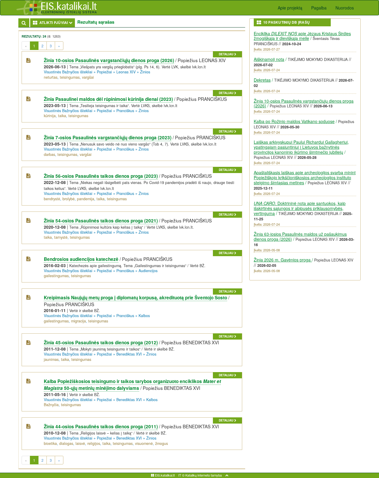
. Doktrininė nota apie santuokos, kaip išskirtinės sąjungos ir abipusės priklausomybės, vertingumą (300, 208)
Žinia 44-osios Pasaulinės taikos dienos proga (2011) (101, 426)
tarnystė (61, 237)
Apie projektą (290, 8)
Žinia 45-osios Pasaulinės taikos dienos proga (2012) (101, 342)
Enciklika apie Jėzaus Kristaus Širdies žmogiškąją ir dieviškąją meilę (302, 35)
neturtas (50, 77)
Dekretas (262, 80)
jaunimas (51, 359)
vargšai (88, 77)
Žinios (145, 72)
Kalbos (144, 315)
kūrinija (50, 115)
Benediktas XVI (129, 354)
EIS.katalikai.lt (164, 475)
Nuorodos (344, 8)
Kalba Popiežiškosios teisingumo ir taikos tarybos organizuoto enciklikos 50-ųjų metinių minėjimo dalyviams (132, 384)
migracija (78, 321)
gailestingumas (56, 275)
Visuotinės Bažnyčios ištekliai (68, 72)
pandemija (85, 198)
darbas (49, 154)
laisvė (80, 443)
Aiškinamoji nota (269, 59)
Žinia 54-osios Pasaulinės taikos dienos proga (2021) (101, 220)
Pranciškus (125, 110)
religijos (93, 443)
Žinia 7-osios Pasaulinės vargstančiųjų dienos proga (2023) (107, 137)
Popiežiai (104, 72)
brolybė (68, 198)
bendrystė (52, 198)
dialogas (66, 443)
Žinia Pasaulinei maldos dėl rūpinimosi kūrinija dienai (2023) (108, 99)
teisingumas (70, 77)
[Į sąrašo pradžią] (226, 475)
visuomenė (144, 443)
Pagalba (319, 8)
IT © (181, 475)
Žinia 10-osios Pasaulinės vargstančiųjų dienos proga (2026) (109, 60)
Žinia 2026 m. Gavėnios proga (283, 260)
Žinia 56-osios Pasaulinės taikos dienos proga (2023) (101, 176)
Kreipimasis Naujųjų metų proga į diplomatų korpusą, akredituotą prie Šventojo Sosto (135, 297)
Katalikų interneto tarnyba (203, 475)
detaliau (226, 54)
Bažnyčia (51, 404)
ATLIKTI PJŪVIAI (56, 22)
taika (62, 115)
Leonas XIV (126, 72)
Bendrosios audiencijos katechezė (81, 259)
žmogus (161, 443)
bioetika (50, 443)
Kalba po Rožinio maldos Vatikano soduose (294, 121)
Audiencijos (148, 270)
